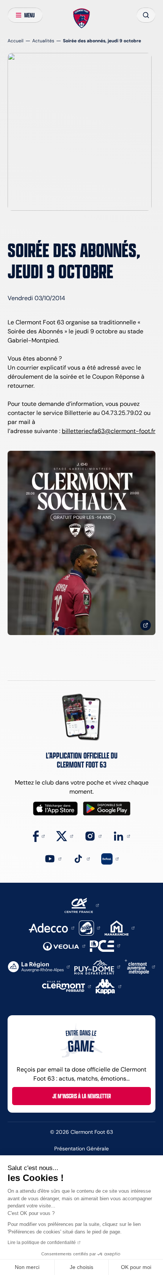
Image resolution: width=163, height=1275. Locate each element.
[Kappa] (108, 986)
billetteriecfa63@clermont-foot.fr (108, 431)
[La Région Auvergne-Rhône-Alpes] (39, 966)
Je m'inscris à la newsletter (81, 1096)
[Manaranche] (120, 927)
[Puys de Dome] (97, 966)
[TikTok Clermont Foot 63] (81, 858)
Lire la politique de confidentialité (42, 1242)
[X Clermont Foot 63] (64, 835)
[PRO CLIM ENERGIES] (105, 945)
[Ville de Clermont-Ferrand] (66, 986)
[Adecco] (51, 927)
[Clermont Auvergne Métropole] (140, 966)
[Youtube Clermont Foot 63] (52, 858)
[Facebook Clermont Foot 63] (39, 835)
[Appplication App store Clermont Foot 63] (55, 809)
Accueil (16, 40)
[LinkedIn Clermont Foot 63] (121, 835)
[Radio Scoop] (89, 927)
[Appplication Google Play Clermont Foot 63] (106, 809)
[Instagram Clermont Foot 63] (93, 835)
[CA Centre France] (81, 904)
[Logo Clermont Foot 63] (81, 18)
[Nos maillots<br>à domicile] (81, 543)
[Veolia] (64, 945)
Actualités (43, 40)
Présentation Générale (81, 1148)
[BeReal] (110, 858)
